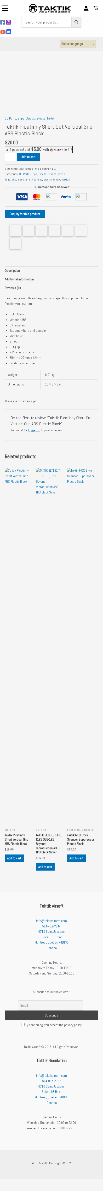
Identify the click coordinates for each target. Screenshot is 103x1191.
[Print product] (68, 230)
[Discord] (8, 32)
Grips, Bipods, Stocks (31, 118)
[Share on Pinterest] (41, 230)
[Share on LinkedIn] (54, 230)
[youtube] (3, 32)
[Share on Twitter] (28, 230)
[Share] (25, 1182)
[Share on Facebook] (15, 230)
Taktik (50, 118)
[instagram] (8, 22)
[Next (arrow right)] (15, 1188)
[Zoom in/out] (5, 1182)
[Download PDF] (81, 230)
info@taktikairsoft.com (51, 921)
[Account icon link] (86, 8)
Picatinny (36, 179)
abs (14, 179)
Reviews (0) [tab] (13, 288)
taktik (56, 179)
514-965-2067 (51, 1081)
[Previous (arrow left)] (5, 1188)
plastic (48, 179)
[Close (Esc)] (35, 1182)
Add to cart (28, 157)
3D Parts (10, 118)
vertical (66, 179)
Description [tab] (12, 271)
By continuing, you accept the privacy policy (53, 1025)
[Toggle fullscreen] (15, 1182)
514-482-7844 (51, 926)
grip (27, 179)
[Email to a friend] (15, 243)
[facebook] (3, 22)
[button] (39, 149)
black (20, 179)
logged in (34, 430)
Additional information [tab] (19, 279)
